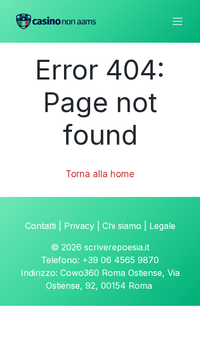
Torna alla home (100, 174)
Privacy (79, 225)
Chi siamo (121, 225)
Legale (162, 225)
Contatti (40, 225)
